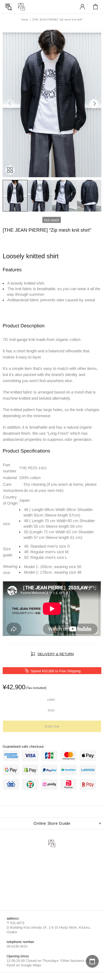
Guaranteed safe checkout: (24, 746)
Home (24, 19)
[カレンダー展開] (92, 961)
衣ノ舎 (21, 6)
